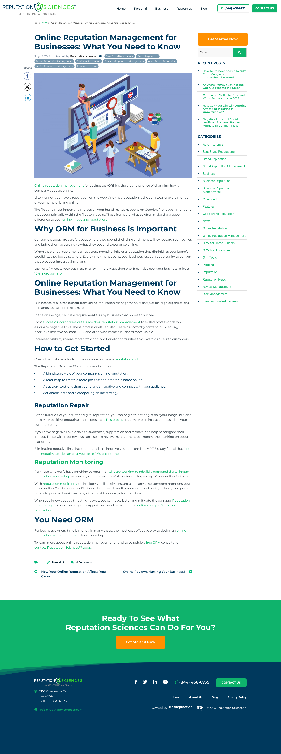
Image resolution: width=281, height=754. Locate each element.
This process (115, 419)
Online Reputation (215, 228)
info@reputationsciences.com (61, 709)
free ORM (153, 542)
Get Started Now (223, 39)
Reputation (210, 272)
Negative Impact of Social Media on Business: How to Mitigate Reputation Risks (221, 122)
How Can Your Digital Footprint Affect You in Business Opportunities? (224, 109)
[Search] (239, 52)
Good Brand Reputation (162, 61)
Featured (209, 206)
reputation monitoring (51, 476)
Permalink (58, 562)
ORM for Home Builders (219, 243)
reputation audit (127, 359)
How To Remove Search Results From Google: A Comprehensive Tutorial (224, 74)
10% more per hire (48, 273)
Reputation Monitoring (68, 461)
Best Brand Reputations (119, 56)
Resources (184, 8)
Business (161, 8)
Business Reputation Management (124, 61)
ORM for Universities (216, 250)
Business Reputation (88, 61)
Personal (140, 8)
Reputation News (87, 66)
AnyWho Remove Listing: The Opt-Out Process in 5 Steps (223, 86)
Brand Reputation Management (54, 61)
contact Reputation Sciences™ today (62, 547)
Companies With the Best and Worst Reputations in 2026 (224, 97)
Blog (203, 8)
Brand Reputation (147, 56)
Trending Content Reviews (220, 301)
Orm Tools (210, 257)
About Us (195, 697)
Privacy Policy (237, 697)
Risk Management (215, 294)
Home (121, 8)
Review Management (217, 287)
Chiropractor (211, 199)
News (206, 221)
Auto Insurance (213, 144)
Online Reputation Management (54, 66)
